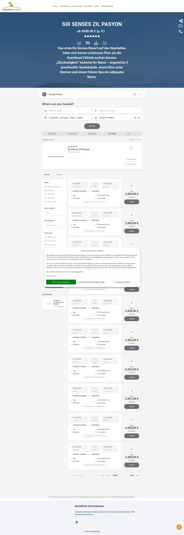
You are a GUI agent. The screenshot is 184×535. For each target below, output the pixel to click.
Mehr (97, 6)
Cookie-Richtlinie (51, 276)
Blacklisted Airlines (123, 512)
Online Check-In (104, 512)
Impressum (79, 512)
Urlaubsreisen (65, 6)
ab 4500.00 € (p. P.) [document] (91, 31)
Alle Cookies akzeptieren (61, 282)
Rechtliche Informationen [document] (89, 506)
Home (55, 6)
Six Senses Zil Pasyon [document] (92, 24)
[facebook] (77, 523)
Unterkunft (77, 6)
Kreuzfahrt (88, 6)
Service (113, 512)
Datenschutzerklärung (90, 512)
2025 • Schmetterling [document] (92, 531)
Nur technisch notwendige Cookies (92, 282)
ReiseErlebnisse (107, 6)
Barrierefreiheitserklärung (84, 514)
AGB (132, 512)
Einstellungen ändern (123, 282)
